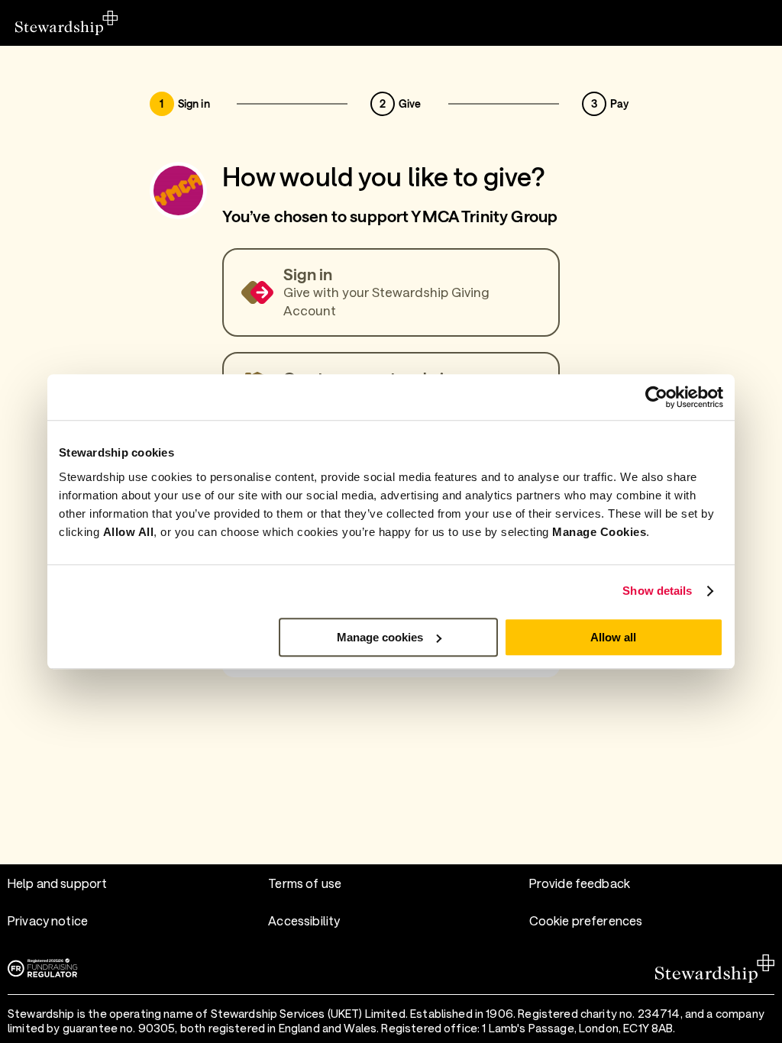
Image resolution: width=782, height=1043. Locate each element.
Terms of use (304, 883)
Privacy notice (48, 920)
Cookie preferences (586, 920)
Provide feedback (579, 883)
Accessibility (304, 920)
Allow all (613, 637)
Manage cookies (380, 637)
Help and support (57, 883)
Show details (657, 590)
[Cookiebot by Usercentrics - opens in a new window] (656, 397)
